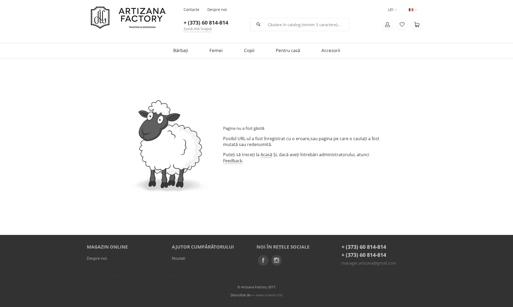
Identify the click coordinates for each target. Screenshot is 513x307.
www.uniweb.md (269, 295)
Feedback (232, 161)
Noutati (178, 258)
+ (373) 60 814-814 (363, 246)
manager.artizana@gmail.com (368, 263)
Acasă (266, 155)
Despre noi (97, 258)
